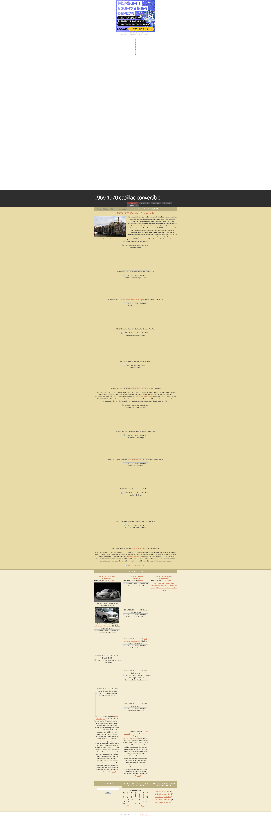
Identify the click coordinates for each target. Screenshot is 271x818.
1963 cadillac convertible (162, 794)
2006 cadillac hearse (146, 397)
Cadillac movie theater (130, 738)
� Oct (127, 806)
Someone (162, 209)
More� (114, 772)
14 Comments (131, 566)
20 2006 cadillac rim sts (145, 814)
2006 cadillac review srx (134, 556)
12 (124, 799)
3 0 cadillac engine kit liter (163, 797)
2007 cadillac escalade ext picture (166, 588)
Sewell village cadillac (134, 459)
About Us (167, 203)
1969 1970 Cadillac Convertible (127, 197)
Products (144, 203)
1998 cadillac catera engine (135, 300)
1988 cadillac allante (138, 548)
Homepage (133, 203)
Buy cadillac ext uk (160, 583)
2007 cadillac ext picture (162, 802)
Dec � (143, 806)
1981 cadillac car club (136, 388)
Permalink (142, 566)
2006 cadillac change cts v (162, 800)
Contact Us (133, 205)
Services (156, 203)
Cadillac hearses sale (162, 791)
